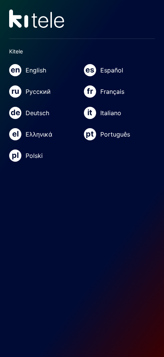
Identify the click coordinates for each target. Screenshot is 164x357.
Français (105, 91)
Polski (27, 155)
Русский (31, 91)
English (28, 69)
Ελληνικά (32, 133)
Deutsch (30, 112)
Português (108, 133)
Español (104, 69)
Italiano (104, 112)
